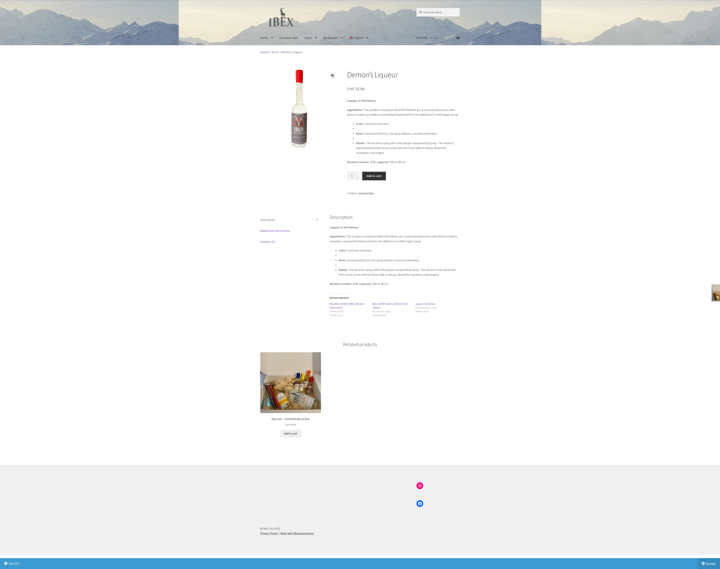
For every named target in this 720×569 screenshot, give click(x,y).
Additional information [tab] (275, 231)
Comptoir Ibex (289, 38)
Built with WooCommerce (297, 533)
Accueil (264, 52)
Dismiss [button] (711, 563)
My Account (330, 38)
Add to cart (374, 176)
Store (308, 38)
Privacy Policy (269, 533)
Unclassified (366, 193)
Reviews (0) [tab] (267, 242)
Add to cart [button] (290, 433)
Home (264, 38)
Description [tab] (267, 220)
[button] (333, 75)
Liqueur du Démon (426, 304)
